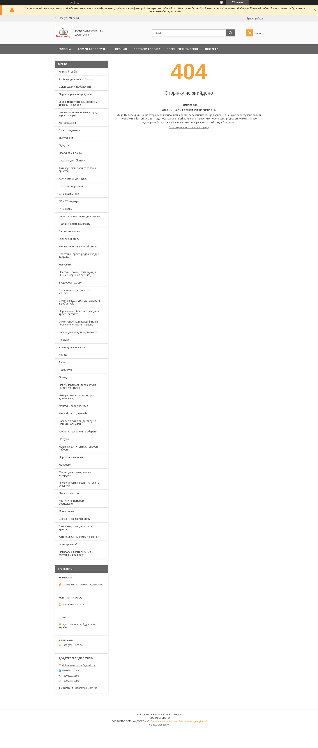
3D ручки (64, 439)
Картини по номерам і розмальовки (72, 502)
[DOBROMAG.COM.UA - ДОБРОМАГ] (63, 39)
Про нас (121, 49)
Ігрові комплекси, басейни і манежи (75, 292)
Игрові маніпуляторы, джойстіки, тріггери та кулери (78, 103)
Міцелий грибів (68, 71)
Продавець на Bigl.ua (159, 718)
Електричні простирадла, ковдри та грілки (79, 255)
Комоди (63, 354)
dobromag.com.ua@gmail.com (79, 665)
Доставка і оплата (146, 49)
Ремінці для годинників (73, 413)
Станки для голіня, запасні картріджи (75, 474)
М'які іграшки (66, 511)
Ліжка (62, 362)
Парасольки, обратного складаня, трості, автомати (79, 313)
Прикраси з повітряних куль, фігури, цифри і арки (76, 553)
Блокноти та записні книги (75, 518)
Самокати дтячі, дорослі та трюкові (75, 528)
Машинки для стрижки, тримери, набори (78, 448)
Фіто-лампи (66, 208)
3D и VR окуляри (69, 201)
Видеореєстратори (70, 282)
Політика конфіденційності (193, 721)
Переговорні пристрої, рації (75, 94)
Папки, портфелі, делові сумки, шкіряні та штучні (78, 386)
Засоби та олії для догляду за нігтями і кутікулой (77, 422)
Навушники (65, 264)
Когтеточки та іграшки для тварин (79, 216)
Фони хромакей (68, 544)
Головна (65, 49)
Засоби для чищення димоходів (78, 332)
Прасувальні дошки (70, 153)
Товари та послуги (91, 49)
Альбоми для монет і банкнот (77, 79)
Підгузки (64, 145)
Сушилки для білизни (72, 160)
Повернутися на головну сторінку (189, 127)
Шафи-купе (66, 369)
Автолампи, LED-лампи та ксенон (79, 536)
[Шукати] (230, 32)
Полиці (63, 377)
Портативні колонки (71, 457)
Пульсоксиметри (69, 493)
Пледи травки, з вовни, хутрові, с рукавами (79, 484)
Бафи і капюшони (69, 231)
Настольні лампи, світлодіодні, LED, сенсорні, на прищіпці (77, 274)
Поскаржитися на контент (164, 721)
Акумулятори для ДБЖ (73, 178)
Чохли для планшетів (72, 347)
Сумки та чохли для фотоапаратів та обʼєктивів (79, 302)
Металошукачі (67, 122)
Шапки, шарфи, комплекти (75, 223)
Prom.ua (176, 714)
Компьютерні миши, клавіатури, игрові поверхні (78, 114)
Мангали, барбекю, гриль (74, 405)
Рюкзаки (64, 339)
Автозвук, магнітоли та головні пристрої (77, 170)
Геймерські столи (69, 238)
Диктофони (66, 137)
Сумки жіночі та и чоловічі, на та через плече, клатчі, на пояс (78, 323)
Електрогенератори (71, 186)
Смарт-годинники (69, 130)
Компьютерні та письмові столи (78, 246)
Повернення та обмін (182, 49)
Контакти (211, 49)
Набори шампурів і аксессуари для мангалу (77, 397)
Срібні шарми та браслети (75, 86)
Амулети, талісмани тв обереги (78, 431)
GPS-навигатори (69, 193)
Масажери (65, 464)
